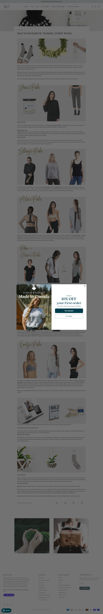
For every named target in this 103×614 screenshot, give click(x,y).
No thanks (69, 316)
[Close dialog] (85, 286)
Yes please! (69, 311)
